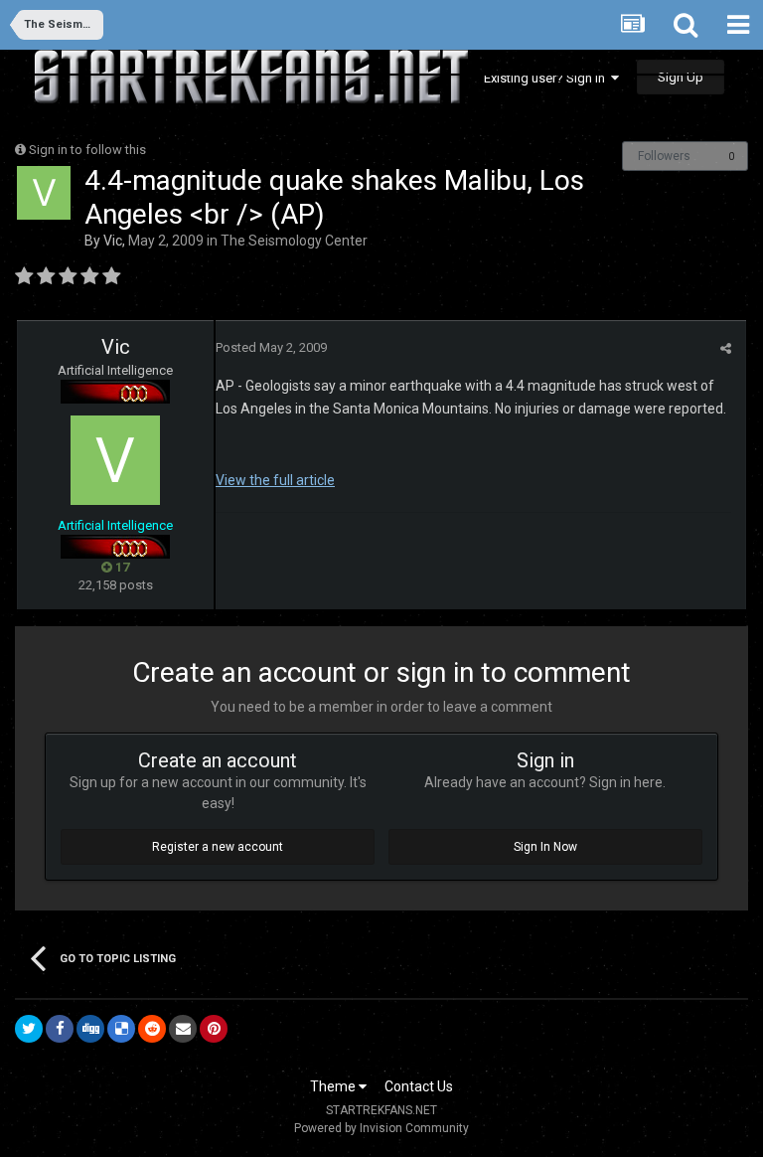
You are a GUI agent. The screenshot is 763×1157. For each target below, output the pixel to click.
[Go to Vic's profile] (44, 193)
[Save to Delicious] (121, 1029)
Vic (112, 240)
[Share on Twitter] (29, 1029)
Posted (271, 347)
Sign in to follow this (87, 149)
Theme (334, 1086)
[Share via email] (183, 1029)
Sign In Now (545, 847)
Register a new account (217, 847)
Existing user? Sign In (547, 78)
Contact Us (418, 1086)
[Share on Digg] (90, 1029)
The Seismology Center (294, 240)
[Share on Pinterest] (214, 1029)
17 (120, 567)
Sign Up (680, 77)
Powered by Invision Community (381, 1128)
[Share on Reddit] (152, 1029)
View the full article (275, 480)
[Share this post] (725, 348)
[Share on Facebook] (60, 1029)
